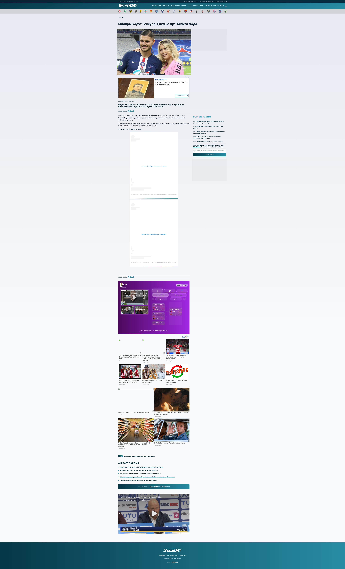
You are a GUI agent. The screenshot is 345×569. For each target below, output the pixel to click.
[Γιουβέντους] (196, 11)
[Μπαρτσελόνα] (185, 11)
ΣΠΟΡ (189, 6)
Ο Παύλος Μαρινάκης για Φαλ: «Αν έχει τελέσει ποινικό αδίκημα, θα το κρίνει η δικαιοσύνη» (147, 477)
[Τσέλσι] (162, 11)
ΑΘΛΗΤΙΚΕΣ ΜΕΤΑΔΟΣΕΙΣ (206, 1)
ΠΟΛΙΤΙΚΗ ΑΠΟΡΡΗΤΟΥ (172, 555)
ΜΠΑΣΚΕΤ (166, 6)
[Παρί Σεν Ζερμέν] (220, 11)
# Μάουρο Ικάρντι (149, 456)
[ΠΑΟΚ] (136, 11)
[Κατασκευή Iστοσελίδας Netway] (175, 562)
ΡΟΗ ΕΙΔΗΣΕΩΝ (218, 6)
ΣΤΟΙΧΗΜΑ (187, 1)
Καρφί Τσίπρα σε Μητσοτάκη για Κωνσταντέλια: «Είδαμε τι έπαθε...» (140, 473)
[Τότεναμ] (173, 11)
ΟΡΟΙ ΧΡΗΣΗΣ (183, 555)
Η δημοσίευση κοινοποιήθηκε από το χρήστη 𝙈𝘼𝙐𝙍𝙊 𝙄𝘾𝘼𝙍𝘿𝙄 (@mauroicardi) (153, 194)
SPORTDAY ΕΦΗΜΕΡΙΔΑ (220, 1)
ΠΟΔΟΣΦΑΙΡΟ (156, 6)
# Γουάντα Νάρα (137, 456)
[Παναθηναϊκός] (125, 11)
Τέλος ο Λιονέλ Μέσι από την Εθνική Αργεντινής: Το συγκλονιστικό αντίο (141, 467)
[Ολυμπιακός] (119, 11)
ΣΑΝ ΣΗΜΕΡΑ (194, 1)
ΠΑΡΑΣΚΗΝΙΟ (175, 6)
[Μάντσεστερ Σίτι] (156, 11)
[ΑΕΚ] (130, 11)
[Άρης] (140, 11)
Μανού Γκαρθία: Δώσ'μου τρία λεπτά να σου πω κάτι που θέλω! (139, 470)
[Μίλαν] (202, 11)
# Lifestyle (127, 456)
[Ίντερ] (208, 11)
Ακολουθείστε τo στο (154, 487)
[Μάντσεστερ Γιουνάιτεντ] (151, 11)
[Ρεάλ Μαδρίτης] (179, 11)
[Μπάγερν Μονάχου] (214, 11)
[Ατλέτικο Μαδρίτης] (191, 11)
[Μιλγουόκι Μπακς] (225, 11)
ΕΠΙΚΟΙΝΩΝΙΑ (162, 555)
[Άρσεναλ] (168, 11)
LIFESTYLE (208, 6)
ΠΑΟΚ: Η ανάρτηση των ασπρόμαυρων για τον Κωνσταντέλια (138, 480)
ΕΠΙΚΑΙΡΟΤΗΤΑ (198, 6)
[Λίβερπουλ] (145, 11)
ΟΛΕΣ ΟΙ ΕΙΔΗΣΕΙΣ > (209, 154)
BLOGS (183, 6)
